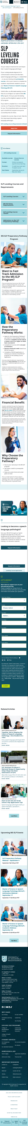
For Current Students (20, 1042)
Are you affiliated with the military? (10, 657)
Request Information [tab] (14, 566)
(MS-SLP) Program (7, 7)
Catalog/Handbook (17, 1067)
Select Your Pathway (7, 597)
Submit (5, 686)
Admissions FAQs (6, 1057)
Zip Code (4, 650)
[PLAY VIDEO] (14, 508)
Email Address (5, 642)
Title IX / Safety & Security (14, 1096)
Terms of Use (7, 678)
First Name (5, 620)
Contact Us (4, 1064)
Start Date (4, 612)
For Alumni (17, 1045)
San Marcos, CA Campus (8, 966)
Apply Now (14, 128)
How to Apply (5, 1053)
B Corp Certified (19, 1014)
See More (14, 941)
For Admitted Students (7, 1047)
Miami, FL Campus (6, 977)
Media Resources (17, 1074)
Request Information (14, 133)
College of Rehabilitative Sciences (5, 1029)
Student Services (8, 1039)
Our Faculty (18, 1021)
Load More (14, 816)
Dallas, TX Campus (6, 991)
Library (3, 1074)
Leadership (18, 1017)
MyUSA (3, 1067)
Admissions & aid (9, 1051)
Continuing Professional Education (18, 1029)
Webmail (4, 1071)
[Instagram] (5, 1007)
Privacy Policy (20, 676)
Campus (4, 605)
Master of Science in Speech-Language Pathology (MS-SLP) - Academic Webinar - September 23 (13, 927)
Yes (10, 660)
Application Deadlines (20, 1053)
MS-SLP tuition (8, 410)
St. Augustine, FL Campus (8, 972)
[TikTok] (11, 1007)
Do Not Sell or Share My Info (14, 1112)
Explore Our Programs (11, 1025)
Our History (5, 1014)
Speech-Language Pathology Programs (10, 6)
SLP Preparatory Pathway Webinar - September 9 (11, 859)
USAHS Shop (5, 1077)
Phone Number (5, 635)
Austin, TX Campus (6, 985)
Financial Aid (18, 1057)
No (4, 660)
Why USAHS (6, 1012)
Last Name (4, 627)
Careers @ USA (16, 1071)
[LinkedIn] (10, 1007)
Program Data (14, 1100)
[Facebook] (3, 1007)
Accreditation (14, 1104)
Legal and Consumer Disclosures (14, 1092)
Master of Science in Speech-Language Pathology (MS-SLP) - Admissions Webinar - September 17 (13, 892)
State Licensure (17, 1077)
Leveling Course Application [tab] (14, 570)
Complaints (16, 1064)
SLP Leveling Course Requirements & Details (14, 124)
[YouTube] (7, 1007)
